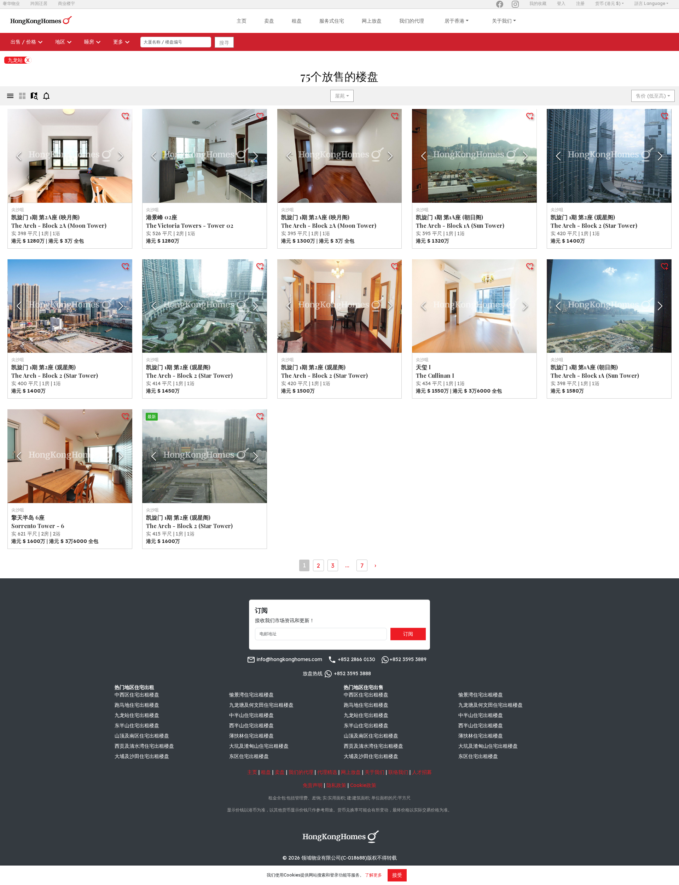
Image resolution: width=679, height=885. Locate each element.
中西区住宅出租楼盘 (137, 695)
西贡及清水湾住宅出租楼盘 (144, 746)
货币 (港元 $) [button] (608, 3)
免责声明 (313, 785)
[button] (69, 155)
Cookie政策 (363, 785)
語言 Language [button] (649, 3)
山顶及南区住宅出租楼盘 (142, 736)
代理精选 (327, 772)
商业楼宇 (66, 3)
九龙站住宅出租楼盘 (137, 715)
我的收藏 (537, 3)
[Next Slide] (120, 156)
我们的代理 (411, 21)
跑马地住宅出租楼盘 (137, 705)
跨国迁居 (38, 3)
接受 (397, 875)
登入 (561, 3)
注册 (580, 3)
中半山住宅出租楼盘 (251, 715)
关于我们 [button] (502, 21)
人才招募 (422, 772)
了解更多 (373, 875)
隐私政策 (336, 785)
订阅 (408, 634)
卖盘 (269, 21)
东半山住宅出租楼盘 (137, 725)
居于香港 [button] (454, 21)
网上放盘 (372, 21)
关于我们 (374, 772)
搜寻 (224, 43)
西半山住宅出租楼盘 (251, 725)
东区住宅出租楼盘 (249, 756)
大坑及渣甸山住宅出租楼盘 (259, 746)
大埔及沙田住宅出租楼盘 (142, 756)
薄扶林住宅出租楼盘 (251, 736)
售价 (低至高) (651, 96)
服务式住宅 (331, 21)
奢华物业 (11, 3)
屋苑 (340, 96)
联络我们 (398, 772)
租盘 (297, 21)
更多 (118, 42)
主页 (241, 21)
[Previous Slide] (18, 156)
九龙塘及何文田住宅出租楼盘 (261, 705)
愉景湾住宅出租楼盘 (251, 695)
